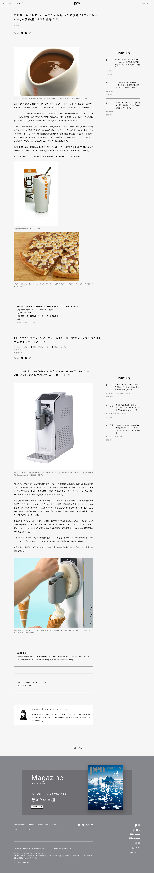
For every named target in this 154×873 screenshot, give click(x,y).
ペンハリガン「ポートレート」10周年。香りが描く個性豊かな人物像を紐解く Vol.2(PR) (128, 105)
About (47, 825)
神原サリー (26, 347)
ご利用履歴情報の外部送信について (64, 848)
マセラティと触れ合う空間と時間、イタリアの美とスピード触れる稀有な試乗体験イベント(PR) (128, 407)
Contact (55, 825)
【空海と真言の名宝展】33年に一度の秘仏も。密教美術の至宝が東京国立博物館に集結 (127, 85)
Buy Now (36, 807)
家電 (34, 347)
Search (27, 829)
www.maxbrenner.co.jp (26, 322)
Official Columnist (35, 825)
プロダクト (41, 347)
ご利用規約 (17, 848)
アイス (49, 347)
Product (17, 347)
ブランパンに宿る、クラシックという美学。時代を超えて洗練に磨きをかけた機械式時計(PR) (127, 387)
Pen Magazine (19, 825)
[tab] (7, 3)
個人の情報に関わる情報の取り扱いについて (37, 848)
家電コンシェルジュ (60, 347)
